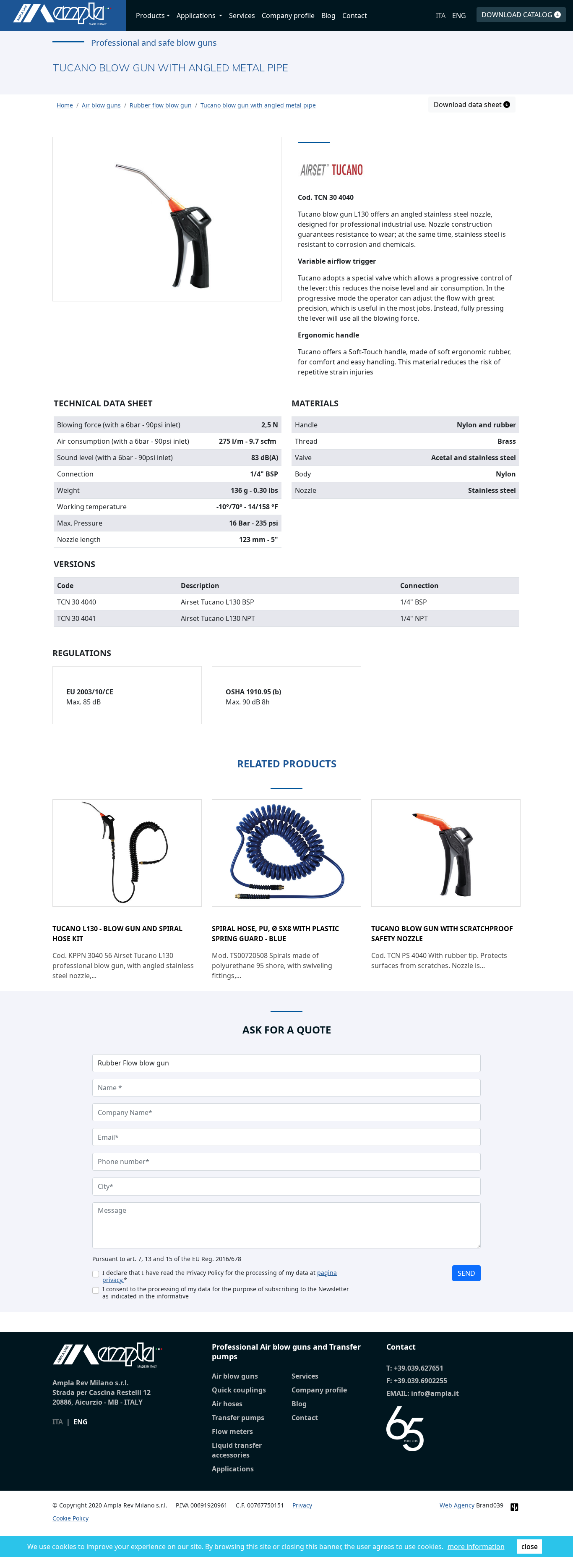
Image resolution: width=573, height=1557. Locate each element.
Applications (233, 1468)
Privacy (302, 1505)
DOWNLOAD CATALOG (518, 14)
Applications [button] (197, 15)
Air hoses (227, 1403)
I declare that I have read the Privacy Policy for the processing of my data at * (219, 1276)
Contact (354, 15)
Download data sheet (468, 104)
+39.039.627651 (418, 1368)
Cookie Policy (70, 1518)
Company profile (288, 15)
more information (476, 1546)
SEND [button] (466, 1273)
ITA (440, 15)
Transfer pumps (238, 1417)
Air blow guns (235, 1376)
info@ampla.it (435, 1393)
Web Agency (457, 1505)
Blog (328, 15)
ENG (459, 15)
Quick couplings (239, 1390)
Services (242, 15)
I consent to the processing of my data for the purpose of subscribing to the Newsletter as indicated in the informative (225, 1292)
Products (150, 15)
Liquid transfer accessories (237, 1450)
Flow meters (232, 1431)
